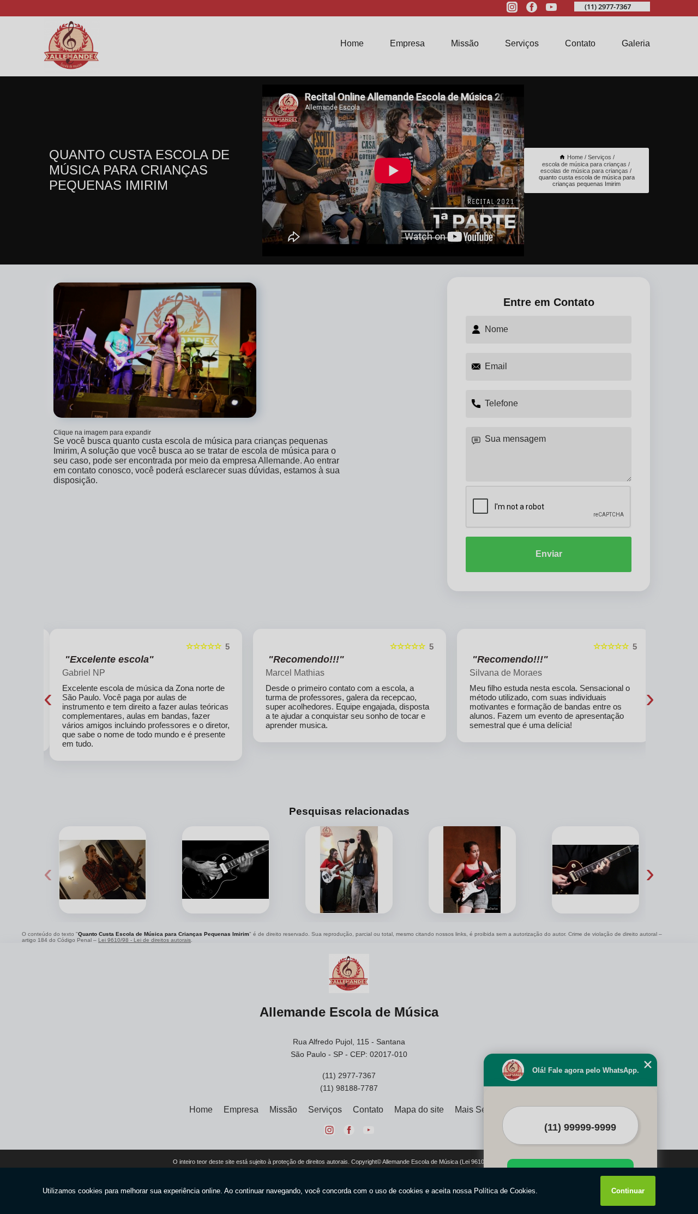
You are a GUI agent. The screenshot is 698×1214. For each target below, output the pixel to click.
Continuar (628, 1191)
